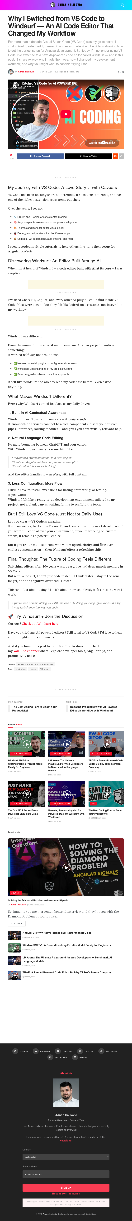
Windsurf (44, 669)
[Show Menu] (9, 5)
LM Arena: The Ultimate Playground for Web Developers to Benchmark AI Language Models (65, 765)
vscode (33, 669)
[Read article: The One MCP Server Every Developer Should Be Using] (26, 794)
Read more (18, 923)
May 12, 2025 (46, 71)
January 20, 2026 (31, 937)
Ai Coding (21, 669)
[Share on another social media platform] (121, 156)
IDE (77, 71)
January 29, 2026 (36, 905)
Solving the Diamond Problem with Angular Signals (38, 900)
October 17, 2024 (98, 818)
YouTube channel (26, 651)
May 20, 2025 (15, 771)
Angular (15, 893)
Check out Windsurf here (40, 623)
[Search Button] (122, 5)
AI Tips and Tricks (65, 71)
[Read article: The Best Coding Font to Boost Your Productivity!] (107, 794)
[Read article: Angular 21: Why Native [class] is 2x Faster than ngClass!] (14, 935)
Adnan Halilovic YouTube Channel (35, 664)
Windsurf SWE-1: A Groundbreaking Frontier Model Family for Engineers (25, 764)
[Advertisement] (66, 169)
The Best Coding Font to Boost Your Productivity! (105, 812)
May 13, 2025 (15, 818)
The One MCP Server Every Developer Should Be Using (23, 812)
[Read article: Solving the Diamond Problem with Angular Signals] (66, 867)
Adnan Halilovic (26, 71)
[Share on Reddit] (115, 156)
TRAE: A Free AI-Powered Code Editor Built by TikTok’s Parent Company (106, 764)
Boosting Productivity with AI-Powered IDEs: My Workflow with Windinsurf (66, 814)
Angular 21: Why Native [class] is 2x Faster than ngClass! (57, 933)
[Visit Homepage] (66, 5)
